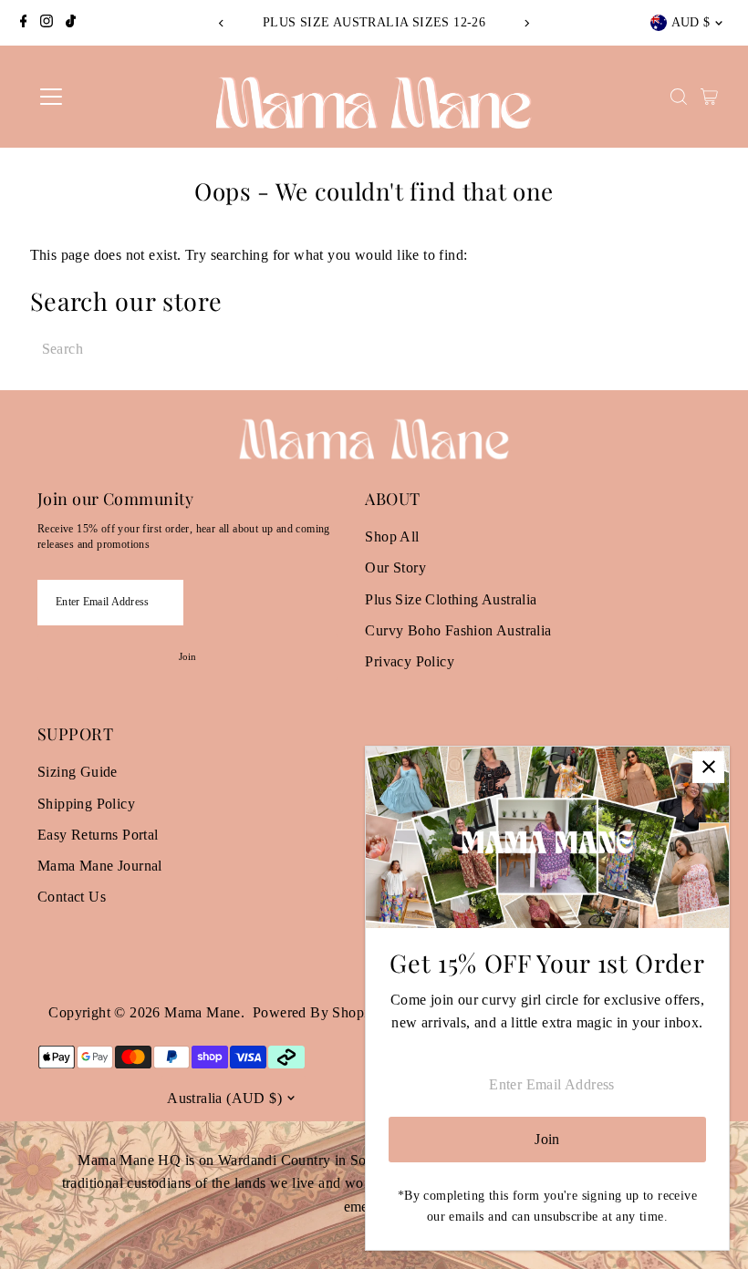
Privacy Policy (409, 661)
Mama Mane (202, 1012)
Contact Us (71, 896)
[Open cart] (709, 96)
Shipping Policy (86, 803)
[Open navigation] (111, 96)
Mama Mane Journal (99, 865)
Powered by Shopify (316, 1012)
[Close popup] (708, 767)
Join (188, 656)
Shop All (392, 536)
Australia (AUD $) (224, 1098)
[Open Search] (678, 96)
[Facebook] (24, 23)
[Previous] (222, 23)
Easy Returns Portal (98, 834)
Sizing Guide (77, 771)
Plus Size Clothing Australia (450, 599)
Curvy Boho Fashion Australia (458, 630)
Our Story (395, 567)
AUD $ (691, 22)
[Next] (525, 23)
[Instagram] (46, 23)
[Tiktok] (70, 23)
